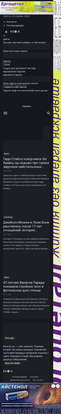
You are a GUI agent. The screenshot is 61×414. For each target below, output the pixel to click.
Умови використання (20, 380)
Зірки (6, 154)
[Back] (4, 35)
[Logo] (21, 127)
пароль (7, 61)
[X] (18, 31)
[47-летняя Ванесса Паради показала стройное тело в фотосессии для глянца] (26, 267)
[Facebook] (11, 31)
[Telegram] (16, 31)
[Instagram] (13, 31)
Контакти (11, 21)
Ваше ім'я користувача (15, 50)
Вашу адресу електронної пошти (20, 83)
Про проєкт (38, 380)
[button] (5, 113)
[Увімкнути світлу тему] (6, 32)
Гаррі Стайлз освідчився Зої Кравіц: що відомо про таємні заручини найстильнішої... (26, 163)
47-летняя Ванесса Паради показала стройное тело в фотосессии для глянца (24, 286)
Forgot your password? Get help (19, 68)
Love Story (8, 217)
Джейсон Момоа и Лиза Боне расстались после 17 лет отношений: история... (26, 226)
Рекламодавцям (14, 25)
